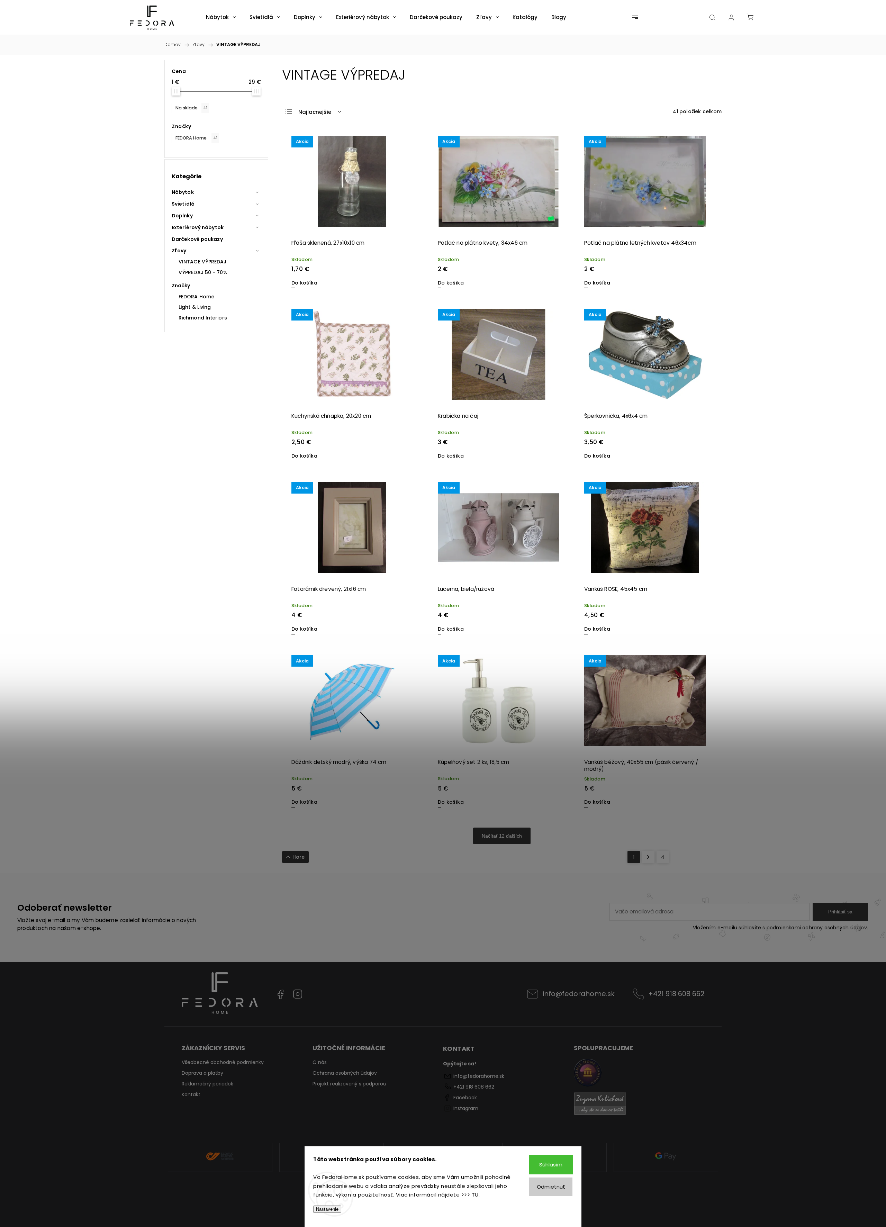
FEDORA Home (196, 138)
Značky (181, 285)
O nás (320, 1062)
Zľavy (179, 250)
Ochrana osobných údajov (345, 1073)
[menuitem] (221, 17)
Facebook (280, 994)
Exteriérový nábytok (198, 227)
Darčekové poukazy (197, 239)
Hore (298, 857)
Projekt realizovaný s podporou (349, 1083)
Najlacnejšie (314, 112)
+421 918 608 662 (676, 994)
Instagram (297, 994)
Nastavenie (327, 1209)
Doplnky (182, 215)
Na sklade (191, 108)
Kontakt (191, 1094)
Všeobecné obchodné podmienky (223, 1062)
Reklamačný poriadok (207, 1083)
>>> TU (470, 1194)
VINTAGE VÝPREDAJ (203, 261)
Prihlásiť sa (840, 911)
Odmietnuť (551, 1186)
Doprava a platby (202, 1073)
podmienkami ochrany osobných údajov (817, 927)
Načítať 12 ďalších (502, 836)
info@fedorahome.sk (579, 994)
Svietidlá (183, 203)
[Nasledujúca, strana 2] (648, 857)
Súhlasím (550, 1164)
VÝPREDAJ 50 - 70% (203, 272)
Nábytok (183, 192)
